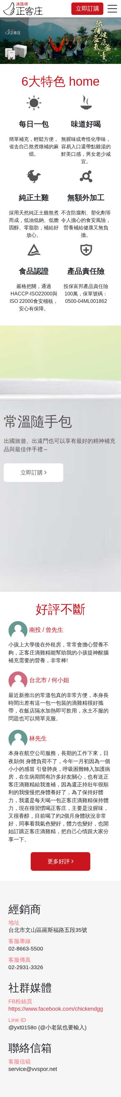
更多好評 (59, 861)
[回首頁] (23, 8)
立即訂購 (87, 8)
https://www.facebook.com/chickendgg (55, 1009)
